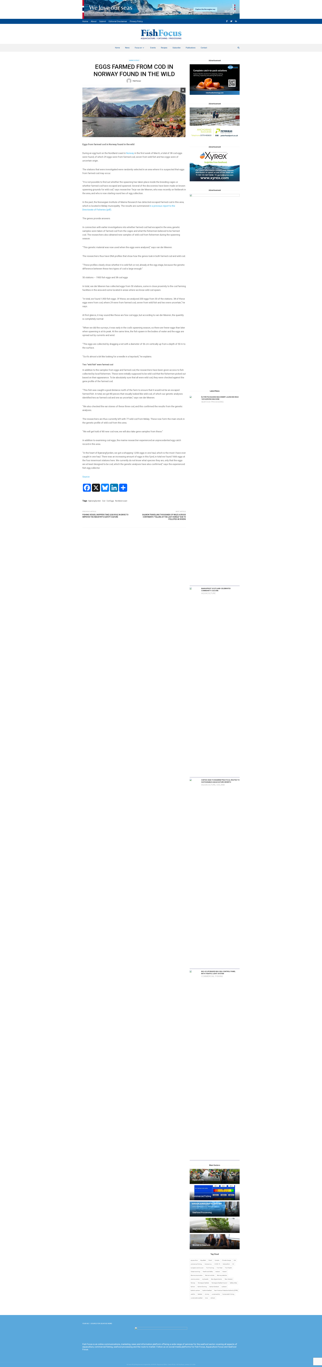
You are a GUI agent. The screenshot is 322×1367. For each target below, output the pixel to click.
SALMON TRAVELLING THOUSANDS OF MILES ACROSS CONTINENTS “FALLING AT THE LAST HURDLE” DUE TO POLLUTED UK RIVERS (164, 517)
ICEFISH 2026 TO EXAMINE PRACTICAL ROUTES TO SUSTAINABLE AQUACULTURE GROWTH (220, 781)
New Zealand (228, 1279)
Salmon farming (202, 1286)
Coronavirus (208, 1264)
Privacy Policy (136, 21)
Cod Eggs (110, 501)
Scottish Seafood (207, 1290)
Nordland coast (121, 501)
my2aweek (205, 1279)
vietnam (212, 1298)
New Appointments (216, 1279)
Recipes (164, 48)
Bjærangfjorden (94, 501)
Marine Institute (209, 1275)
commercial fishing (196, 1264)
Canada (217, 1260)
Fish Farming (210, 1268)
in (151, 206)
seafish (193, 1294)
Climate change (226, 1260)
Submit (102, 21)
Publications (190, 48)
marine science (195, 1279)
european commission (197, 1268)
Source (86, 476)
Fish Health (228, 1268)
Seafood (200, 1294)
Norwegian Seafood (203, 1283)
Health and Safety (208, 1271)
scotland (224, 1286)
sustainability (216, 1294)
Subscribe (176, 48)
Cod (103, 501)
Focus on (138, 48)
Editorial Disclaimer (118, 21)
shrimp (207, 1294)
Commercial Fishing (212, 976)
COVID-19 (217, 1264)
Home (117, 48)
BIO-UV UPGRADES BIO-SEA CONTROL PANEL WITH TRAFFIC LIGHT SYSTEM (218, 972)
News (127, 48)
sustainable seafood (197, 1298)
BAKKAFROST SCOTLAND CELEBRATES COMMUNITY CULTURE (216, 590)
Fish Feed (219, 1268)
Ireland (224, 1271)
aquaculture (194, 1260)
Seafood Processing (212, 402)
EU (233, 1264)
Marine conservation (197, 1275)
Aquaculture (208, 593)
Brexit (210, 1260)
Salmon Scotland (214, 1286)
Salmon (193, 1286)
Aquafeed (203, 1260)
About (93, 21)
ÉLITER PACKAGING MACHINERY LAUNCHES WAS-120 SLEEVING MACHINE (220, 398)
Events (153, 48)
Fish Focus (137, 81)
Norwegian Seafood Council (219, 1283)
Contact (204, 48)
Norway (130, 153)
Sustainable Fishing (228, 1294)
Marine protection (222, 1275)
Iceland (220, 785)
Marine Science (134, 60)
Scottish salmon (195, 1290)
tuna (206, 1298)
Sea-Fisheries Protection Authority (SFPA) (226, 1290)
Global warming (195, 1271)
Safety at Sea (233, 1283)
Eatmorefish (226, 1264)
